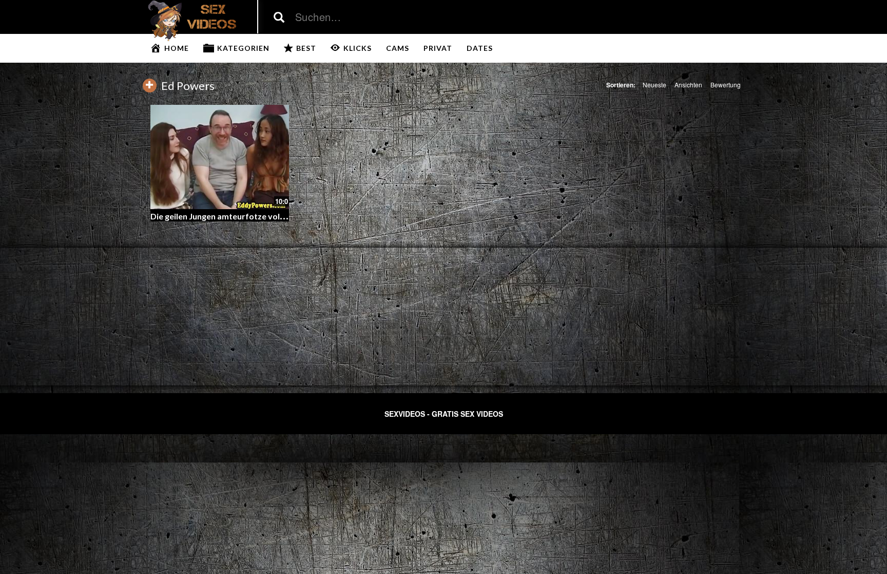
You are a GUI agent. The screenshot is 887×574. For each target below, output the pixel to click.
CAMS (397, 48)
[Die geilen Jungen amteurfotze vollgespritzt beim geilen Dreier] (220, 157)
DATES (480, 48)
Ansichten (688, 84)
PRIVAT (437, 48)
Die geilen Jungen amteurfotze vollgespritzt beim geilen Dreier (269, 216)
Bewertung (725, 84)
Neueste (654, 84)
